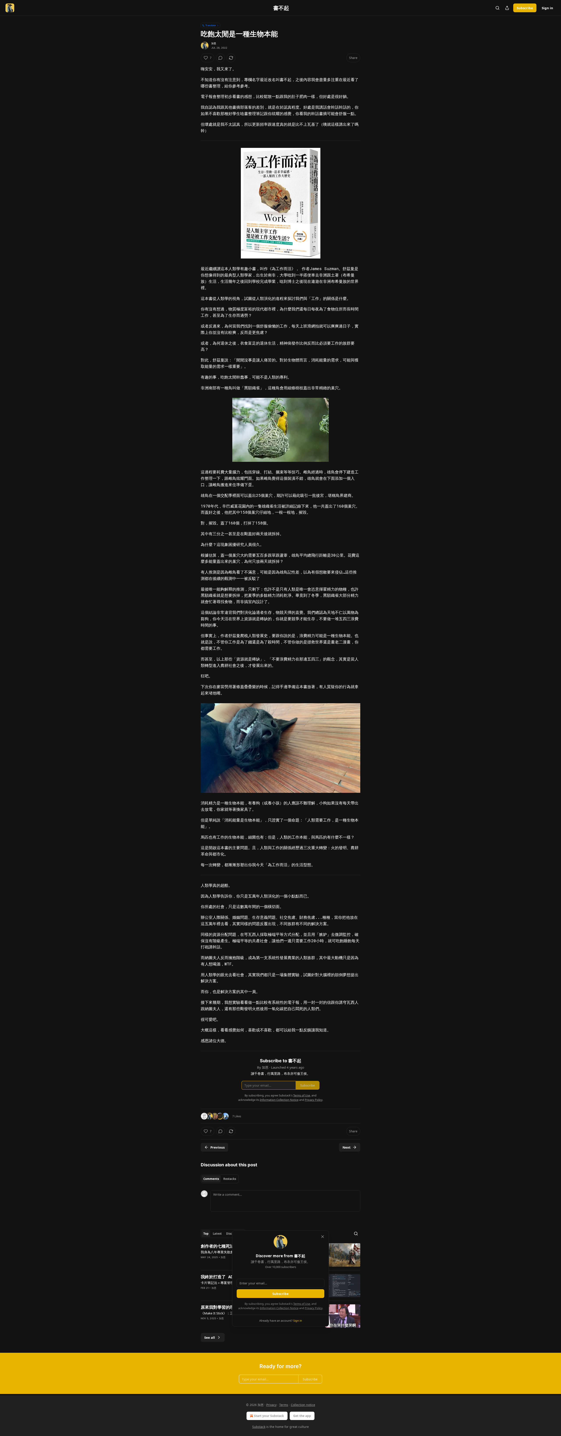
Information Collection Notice (279, 1308)
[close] (322, 1236)
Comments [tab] (211, 1179)
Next (347, 1147)
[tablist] (220, 1178)
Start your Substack (269, 1416)
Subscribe (525, 8)
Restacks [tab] (229, 1179)
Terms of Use (301, 1304)
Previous (217, 1147)
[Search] (497, 8)
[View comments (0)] (220, 57)
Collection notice (303, 1405)
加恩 (213, 43)
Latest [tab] (217, 1234)
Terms (283, 1405)
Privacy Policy (313, 1308)
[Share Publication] (507, 8)
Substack (258, 1427)
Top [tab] (205, 1234)
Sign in (547, 8)
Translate (210, 25)
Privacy (271, 1405)
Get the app (302, 1416)
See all (209, 1337)
